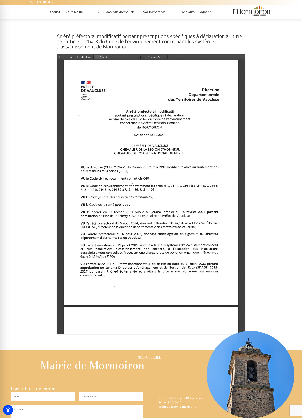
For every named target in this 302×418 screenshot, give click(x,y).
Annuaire (188, 12)
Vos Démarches (154, 12)
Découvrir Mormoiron (119, 12)
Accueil (55, 12)
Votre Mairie (74, 12)
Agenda (205, 12)
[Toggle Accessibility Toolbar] (8, 410)
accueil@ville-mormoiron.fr (181, 406)
